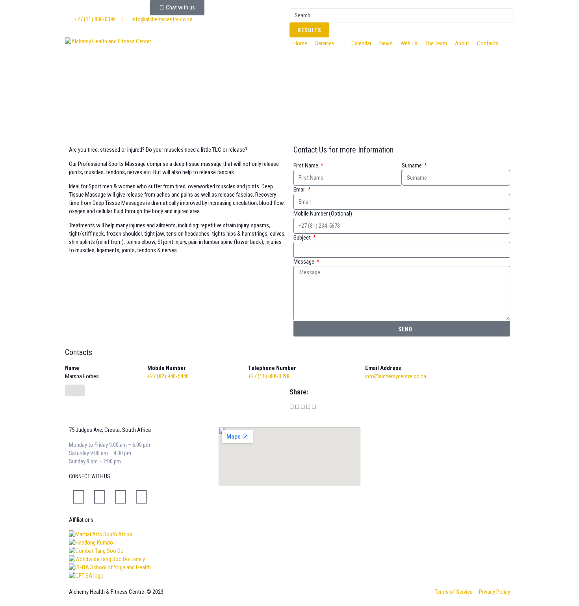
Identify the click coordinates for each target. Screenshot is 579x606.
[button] (329, 43)
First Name (306, 165)
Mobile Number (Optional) (322, 213)
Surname (412, 165)
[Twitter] (99, 497)
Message (304, 261)
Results (309, 30)
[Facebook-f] (79, 497)
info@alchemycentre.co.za (395, 376)
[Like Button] (75, 390)
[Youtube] (141, 497)
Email (300, 189)
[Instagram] (120, 497)
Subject (302, 237)
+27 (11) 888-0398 (269, 376)
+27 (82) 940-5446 (168, 376)
